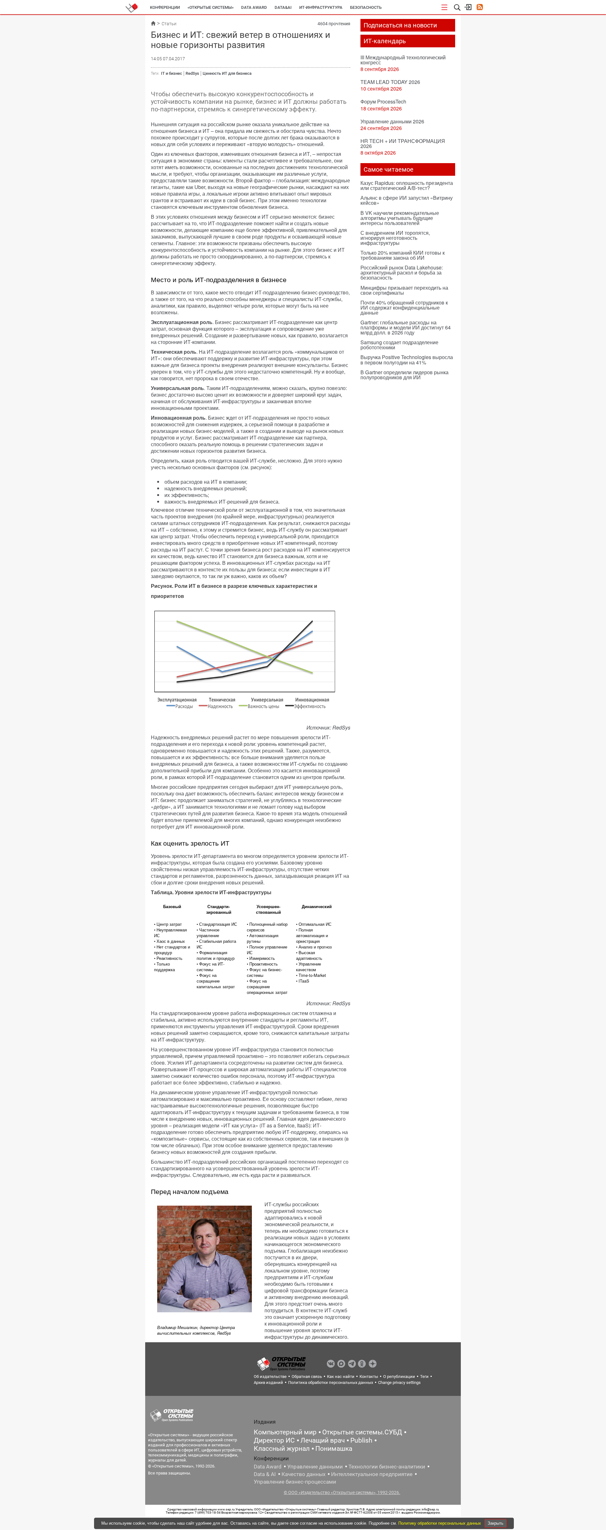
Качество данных (303, 1474)
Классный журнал (282, 1448)
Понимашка (333, 1448)
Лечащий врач (322, 1440)
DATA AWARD (254, 7)
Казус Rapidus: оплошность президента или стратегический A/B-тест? (406, 185)
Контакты (368, 1376)
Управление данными (315, 1466)
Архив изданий (268, 1382)
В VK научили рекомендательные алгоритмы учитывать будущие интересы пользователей (399, 218)
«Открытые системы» (210, 7)
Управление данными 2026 (392, 121)
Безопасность (366, 7)
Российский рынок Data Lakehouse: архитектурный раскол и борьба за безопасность (401, 272)
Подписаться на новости (400, 25)
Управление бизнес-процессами (295, 1482)
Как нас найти (340, 1376)
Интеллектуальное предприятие (372, 1474)
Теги (424, 1376)
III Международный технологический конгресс (403, 60)
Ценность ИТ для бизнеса (227, 73)
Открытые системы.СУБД (362, 1432)
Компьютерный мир (285, 1432)
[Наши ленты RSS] (480, 8)
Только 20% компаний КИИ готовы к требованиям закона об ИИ (402, 255)
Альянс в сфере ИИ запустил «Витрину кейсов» (406, 200)
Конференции (165, 7)
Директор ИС (274, 1440)
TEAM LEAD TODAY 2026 (390, 82)
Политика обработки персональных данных (330, 1382)
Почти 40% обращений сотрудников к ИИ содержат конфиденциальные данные (404, 307)
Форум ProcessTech (383, 101)
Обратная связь (307, 1376)
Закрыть (495, 1523)
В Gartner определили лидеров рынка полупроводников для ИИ (404, 375)
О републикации (399, 1376)
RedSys (192, 73)
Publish (361, 1440)
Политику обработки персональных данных (440, 1523)
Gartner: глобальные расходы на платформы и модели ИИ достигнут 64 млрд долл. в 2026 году (405, 327)
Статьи (169, 23)
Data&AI (283, 7)
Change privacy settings (399, 1382)
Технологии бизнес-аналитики (386, 1466)
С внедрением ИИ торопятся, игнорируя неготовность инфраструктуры (395, 237)
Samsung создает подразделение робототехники (399, 345)
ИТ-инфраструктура (320, 7)
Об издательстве (270, 1376)
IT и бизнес (171, 73)
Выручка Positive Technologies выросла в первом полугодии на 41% (406, 359)
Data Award (268, 1466)
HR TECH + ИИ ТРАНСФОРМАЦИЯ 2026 (402, 143)
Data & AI (265, 1474)
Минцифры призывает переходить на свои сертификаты (404, 290)
